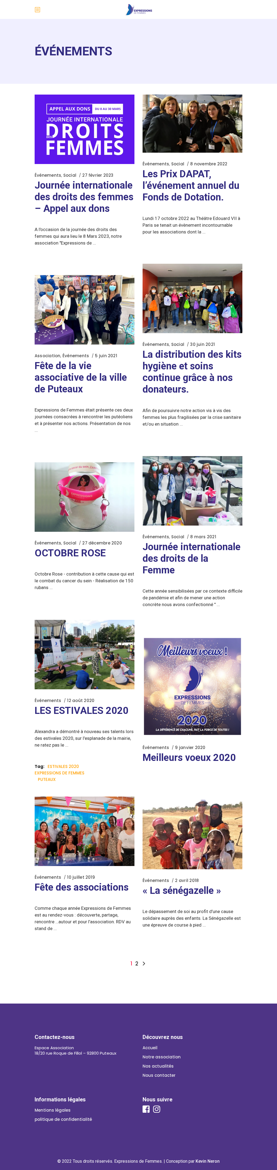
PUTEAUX (47, 779)
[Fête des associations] (84, 831)
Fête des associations (81, 887)
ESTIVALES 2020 (63, 766)
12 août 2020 (80, 700)
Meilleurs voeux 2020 (189, 757)
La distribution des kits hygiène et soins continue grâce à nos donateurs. (192, 372)
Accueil (150, 1048)
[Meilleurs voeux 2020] (192, 686)
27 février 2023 (97, 175)
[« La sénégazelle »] (192, 834)
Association (47, 356)
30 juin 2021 (202, 344)
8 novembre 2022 (208, 164)
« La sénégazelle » (182, 890)
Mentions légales (53, 1110)
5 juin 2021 (106, 356)
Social (69, 175)
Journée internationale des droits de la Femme (191, 558)
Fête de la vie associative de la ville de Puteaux (81, 377)
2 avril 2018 (187, 880)
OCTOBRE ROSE (70, 553)
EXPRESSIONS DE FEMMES (59, 773)
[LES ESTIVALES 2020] (84, 654)
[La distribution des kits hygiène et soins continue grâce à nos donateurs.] (192, 298)
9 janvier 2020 (190, 747)
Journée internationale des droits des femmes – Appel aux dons (84, 197)
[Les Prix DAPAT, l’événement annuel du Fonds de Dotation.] (192, 124)
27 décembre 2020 (102, 543)
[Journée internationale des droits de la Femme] (192, 491)
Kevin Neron (208, 1161)
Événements (48, 175)
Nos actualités (158, 1066)
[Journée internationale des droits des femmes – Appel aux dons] (84, 129)
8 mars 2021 (203, 537)
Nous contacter (159, 1075)
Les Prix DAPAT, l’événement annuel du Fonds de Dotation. (191, 185)
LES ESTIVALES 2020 (81, 710)
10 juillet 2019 (81, 877)
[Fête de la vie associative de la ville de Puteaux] (84, 310)
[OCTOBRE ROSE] (84, 497)
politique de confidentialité (63, 1119)
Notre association (162, 1057)
